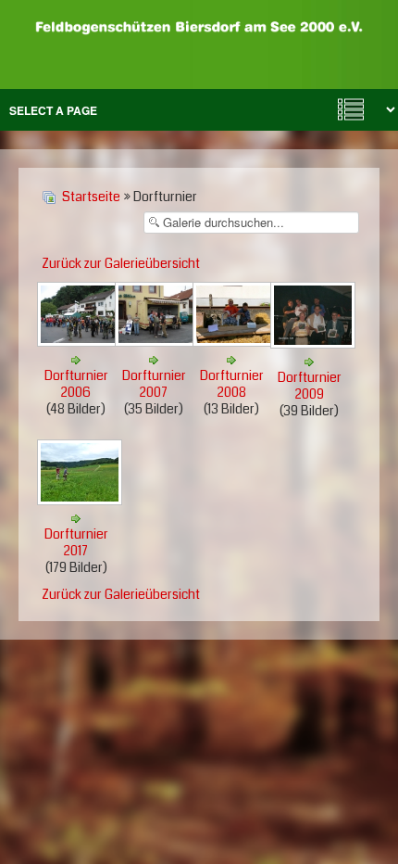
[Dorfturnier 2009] (314, 344)
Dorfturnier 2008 (232, 383)
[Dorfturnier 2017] (81, 500)
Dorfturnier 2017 (76, 542)
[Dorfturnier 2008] (237, 342)
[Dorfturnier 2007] (159, 342)
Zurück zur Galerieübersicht (121, 263)
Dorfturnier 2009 (310, 385)
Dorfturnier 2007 (154, 383)
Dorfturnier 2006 (76, 383)
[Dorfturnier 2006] (81, 342)
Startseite (91, 196)
